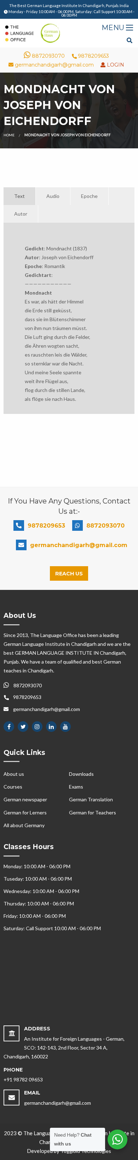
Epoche (89, 196)
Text (19, 196)
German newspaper (25, 799)
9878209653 (92, 56)
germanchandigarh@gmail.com (53, 65)
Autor (20, 214)
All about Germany (24, 825)
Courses (13, 787)
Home (9, 135)
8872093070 (47, 56)
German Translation (91, 799)
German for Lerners (25, 812)
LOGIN (114, 64)
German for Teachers (92, 812)
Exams (76, 787)
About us (14, 774)
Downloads (81, 774)
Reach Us (69, 573)
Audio (52, 196)
